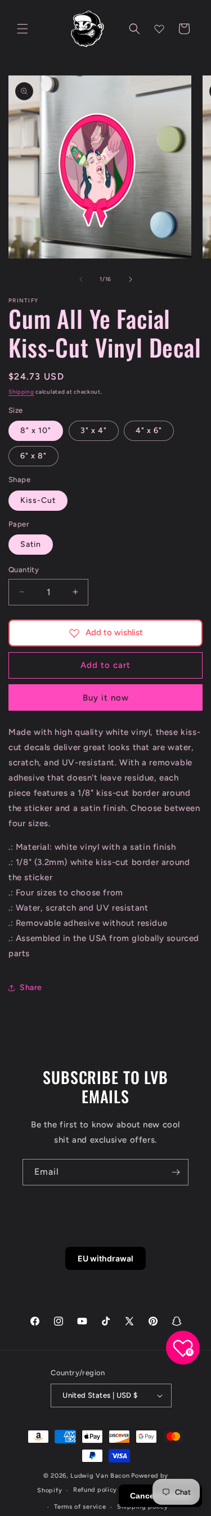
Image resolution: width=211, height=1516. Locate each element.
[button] (22, 28)
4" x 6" (149, 430)
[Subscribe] (175, 1172)
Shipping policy (142, 1506)
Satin (30, 544)
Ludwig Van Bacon (99, 1475)
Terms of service (80, 1506)
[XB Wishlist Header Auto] (159, 28)
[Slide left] (81, 279)
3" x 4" (93, 430)
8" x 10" (35, 430)
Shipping (21, 391)
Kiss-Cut (38, 500)
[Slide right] (130, 279)
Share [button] (31, 987)
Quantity (23, 569)
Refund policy (95, 1489)
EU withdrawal (105, 1258)
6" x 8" (33, 456)
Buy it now (106, 698)
